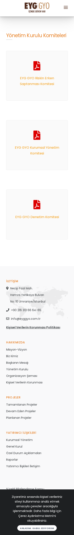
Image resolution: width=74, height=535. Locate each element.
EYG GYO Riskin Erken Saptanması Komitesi (37, 81)
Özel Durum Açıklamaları (23, 453)
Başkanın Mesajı (17, 363)
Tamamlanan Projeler (21, 405)
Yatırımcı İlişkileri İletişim (23, 466)
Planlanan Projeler (18, 418)
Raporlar (12, 460)
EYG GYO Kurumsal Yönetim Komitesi (37, 150)
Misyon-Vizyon (16, 349)
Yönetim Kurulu (17, 369)
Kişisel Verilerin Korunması (24, 382)
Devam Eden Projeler (21, 411)
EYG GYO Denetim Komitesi (37, 217)
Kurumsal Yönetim (19, 440)
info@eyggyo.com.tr (25, 319)
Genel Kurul (14, 446)
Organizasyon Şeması (21, 376)
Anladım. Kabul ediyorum (37, 528)
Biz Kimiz (12, 356)
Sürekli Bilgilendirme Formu (25, 489)
